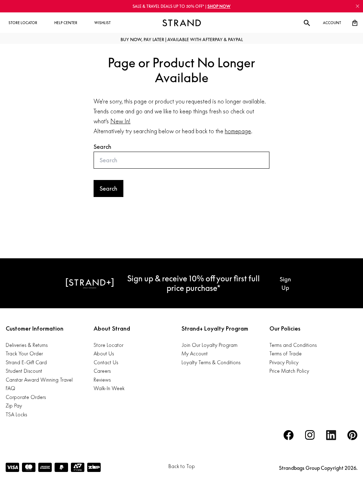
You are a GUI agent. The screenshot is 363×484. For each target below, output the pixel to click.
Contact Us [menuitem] (106, 362)
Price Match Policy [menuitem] (289, 371)
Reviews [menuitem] (102, 380)
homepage (238, 131)
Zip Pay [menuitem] (14, 406)
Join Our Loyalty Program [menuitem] (210, 345)
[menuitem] (23, 23)
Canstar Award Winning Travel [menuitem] (39, 380)
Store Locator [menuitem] (108, 345)
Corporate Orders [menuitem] (26, 397)
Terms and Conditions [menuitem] (293, 345)
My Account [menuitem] (195, 353)
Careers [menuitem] (102, 371)
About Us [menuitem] (104, 353)
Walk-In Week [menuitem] (109, 388)
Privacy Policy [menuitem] (283, 362)
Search (102, 146)
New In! (120, 121)
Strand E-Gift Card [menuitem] (26, 362)
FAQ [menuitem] (10, 388)
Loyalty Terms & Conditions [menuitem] (211, 362)
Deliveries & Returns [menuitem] (27, 345)
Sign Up (285, 283)
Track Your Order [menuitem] (24, 353)
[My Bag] (355, 23)
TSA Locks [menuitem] (16, 414)
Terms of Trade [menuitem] (285, 353)
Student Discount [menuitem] (24, 371)
